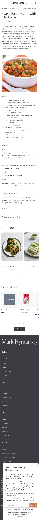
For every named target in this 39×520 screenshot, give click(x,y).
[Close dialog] (37, 465)
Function (4, 393)
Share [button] (5, 208)
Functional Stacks (7, 423)
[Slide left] (16, 274)
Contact (4, 375)
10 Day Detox (5, 449)
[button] (4, 3)
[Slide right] (23, 274)
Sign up (33, 505)
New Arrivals (5, 436)
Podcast (4, 359)
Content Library (6, 8)
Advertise (5, 405)
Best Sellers (5, 431)
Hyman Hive (5, 310)
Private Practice (6, 397)
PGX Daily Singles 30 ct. (25, 310)
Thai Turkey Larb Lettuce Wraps (10, 267)
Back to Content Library (12, 217)
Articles (4, 363)
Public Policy (5, 401)
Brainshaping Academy (8, 453)
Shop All (4, 419)
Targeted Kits (6, 427)
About (4, 389)
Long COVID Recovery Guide (10, 461)
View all (19, 329)
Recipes (14, 8)
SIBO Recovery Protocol (9, 457)
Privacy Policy (21, 516)
